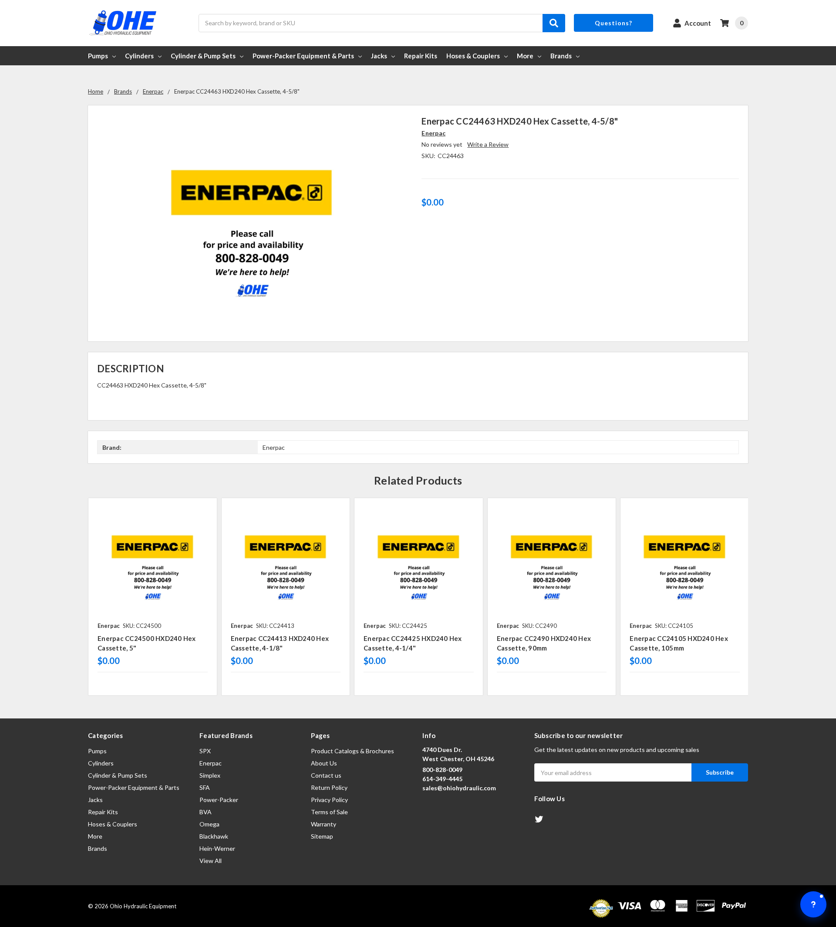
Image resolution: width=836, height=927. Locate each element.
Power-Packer (218, 799)
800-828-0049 (442, 769)
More (525, 56)
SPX (205, 751)
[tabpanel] (152, 596)
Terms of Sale (329, 812)
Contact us (326, 775)
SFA (204, 787)
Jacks (379, 56)
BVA (205, 812)
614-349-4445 (442, 778)
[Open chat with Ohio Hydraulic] (813, 904)
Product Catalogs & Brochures (352, 751)
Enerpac (210, 763)
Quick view (153, 562)
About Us (324, 763)
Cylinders (139, 56)
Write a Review (488, 144)
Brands (561, 56)
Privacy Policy (329, 799)
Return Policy (329, 787)
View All (210, 860)
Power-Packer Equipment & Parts (303, 56)
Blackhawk (213, 836)
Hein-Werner (217, 848)
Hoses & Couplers (473, 56)
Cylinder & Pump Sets (203, 56)
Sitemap (322, 836)
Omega (209, 824)
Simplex (209, 775)
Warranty (323, 824)
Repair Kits (420, 56)
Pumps (98, 56)
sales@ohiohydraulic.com (459, 788)
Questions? (613, 23)
